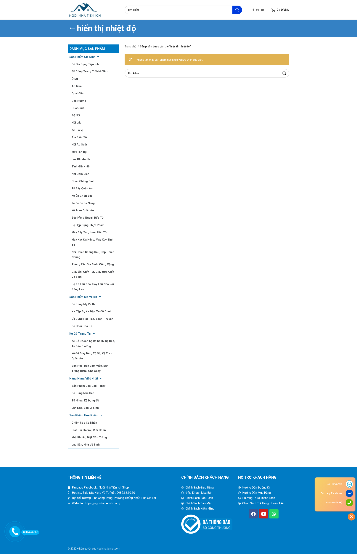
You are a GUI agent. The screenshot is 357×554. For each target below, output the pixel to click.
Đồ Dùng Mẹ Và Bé (84, 304)
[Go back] (72, 28)
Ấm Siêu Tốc (80, 137)
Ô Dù (75, 79)
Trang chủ (131, 46)
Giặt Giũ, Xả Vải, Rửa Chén (89, 430)
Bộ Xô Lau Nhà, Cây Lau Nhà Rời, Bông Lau (93, 286)
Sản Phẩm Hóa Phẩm (83, 415)
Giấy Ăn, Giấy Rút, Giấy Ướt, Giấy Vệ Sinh (93, 274)
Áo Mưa (77, 86)
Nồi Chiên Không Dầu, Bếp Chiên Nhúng (93, 254)
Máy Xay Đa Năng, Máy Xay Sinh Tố (92, 242)
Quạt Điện (78, 93)
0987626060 (30, 532)
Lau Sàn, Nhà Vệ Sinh (86, 444)
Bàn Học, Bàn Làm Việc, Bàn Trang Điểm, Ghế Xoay (90, 368)
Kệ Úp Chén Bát (82, 195)
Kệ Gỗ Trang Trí (80, 333)
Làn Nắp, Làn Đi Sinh (85, 407)
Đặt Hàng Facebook (331, 493)
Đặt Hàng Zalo (334, 484)
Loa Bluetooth (81, 159)
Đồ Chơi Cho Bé (82, 326)
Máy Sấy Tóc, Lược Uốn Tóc (90, 232)
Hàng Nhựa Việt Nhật (83, 378)
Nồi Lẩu (76, 122)
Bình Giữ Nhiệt (81, 166)
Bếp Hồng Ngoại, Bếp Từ (87, 217)
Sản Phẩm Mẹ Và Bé (83, 297)
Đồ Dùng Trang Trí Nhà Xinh (90, 71)
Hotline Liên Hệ (334, 502)
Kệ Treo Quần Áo (83, 210)
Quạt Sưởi (78, 108)
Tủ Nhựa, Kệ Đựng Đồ (85, 400)
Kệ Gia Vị (77, 130)
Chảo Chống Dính (83, 181)
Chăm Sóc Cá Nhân (84, 422)
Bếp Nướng (79, 101)
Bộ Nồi (76, 115)
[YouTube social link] (262, 9)
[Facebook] (253, 513)
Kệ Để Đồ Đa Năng (83, 203)
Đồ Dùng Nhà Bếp (83, 393)
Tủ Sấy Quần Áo (82, 188)
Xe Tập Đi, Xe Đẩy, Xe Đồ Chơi (91, 311)
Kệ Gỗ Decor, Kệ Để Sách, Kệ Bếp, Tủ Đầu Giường (93, 343)
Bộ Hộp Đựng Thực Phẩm (88, 225)
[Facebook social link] (253, 9)
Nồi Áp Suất (79, 144)
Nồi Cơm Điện (80, 174)
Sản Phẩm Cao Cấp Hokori (89, 386)
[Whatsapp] (274, 513)
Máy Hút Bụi (79, 152)
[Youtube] (263, 513)
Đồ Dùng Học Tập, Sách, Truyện (92, 319)
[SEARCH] (237, 10)
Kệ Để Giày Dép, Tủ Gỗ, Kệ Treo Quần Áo (92, 356)
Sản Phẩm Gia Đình (82, 57)
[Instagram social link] (257, 9)
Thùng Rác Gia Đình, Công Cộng (93, 264)
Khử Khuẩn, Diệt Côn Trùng (89, 437)
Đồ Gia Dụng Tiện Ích (85, 64)
